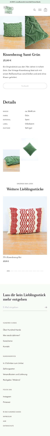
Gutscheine (7, 341)
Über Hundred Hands (12, 330)
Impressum (7, 416)
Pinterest (6, 402)
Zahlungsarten (9, 369)
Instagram (7, 396)
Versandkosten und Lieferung (15, 374)
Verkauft (25, 86)
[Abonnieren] (46, 307)
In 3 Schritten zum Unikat (13, 363)
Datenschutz (8, 426)
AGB (4, 421)
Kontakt (6, 346)
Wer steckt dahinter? (11, 335)
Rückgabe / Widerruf (11, 380)
